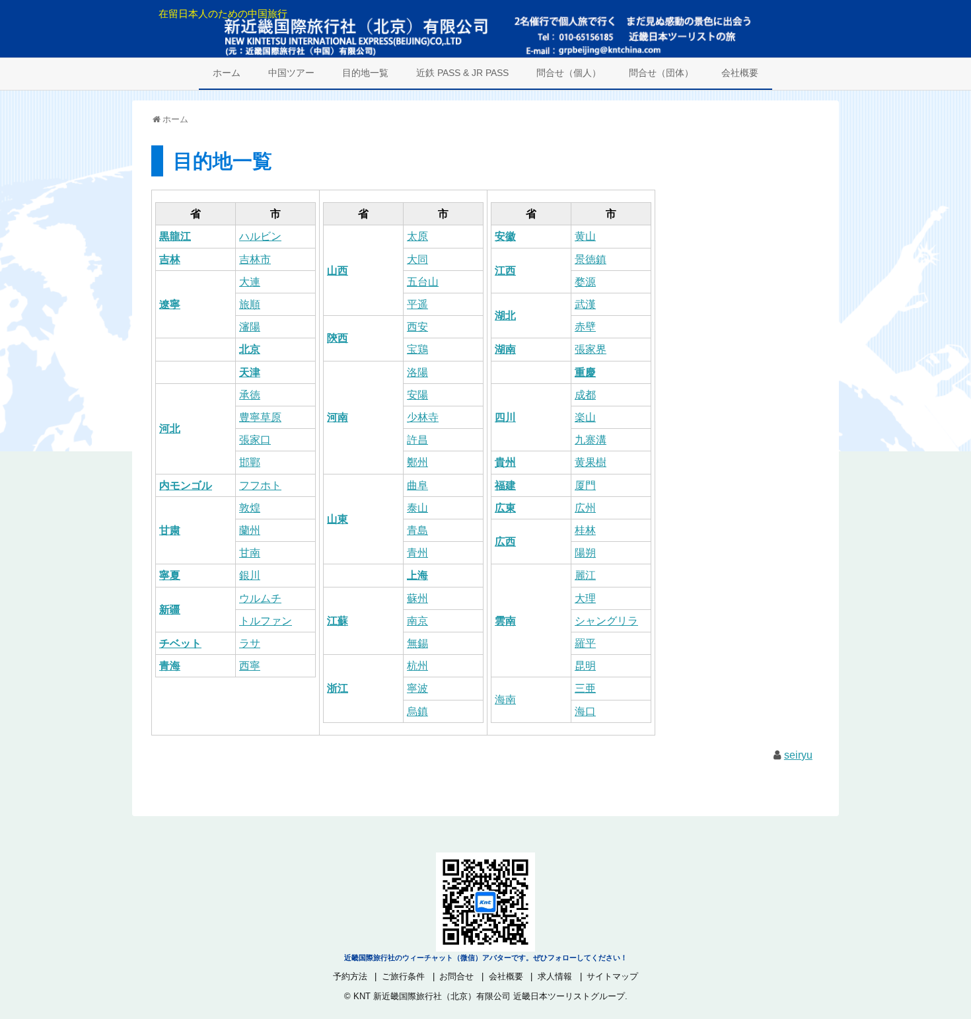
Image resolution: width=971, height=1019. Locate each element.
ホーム (226, 72)
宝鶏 (417, 349)
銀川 (249, 575)
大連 (249, 281)
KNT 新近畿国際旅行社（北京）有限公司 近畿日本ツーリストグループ (489, 996)
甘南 (249, 552)
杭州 (417, 665)
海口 (585, 711)
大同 (417, 259)
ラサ (249, 643)
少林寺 (423, 417)
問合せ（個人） (568, 72)
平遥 (417, 304)
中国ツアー (291, 72)
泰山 (417, 507)
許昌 (417, 439)
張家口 (255, 439)
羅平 (585, 643)
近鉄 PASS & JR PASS (462, 72)
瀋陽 (249, 326)
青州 (417, 552)
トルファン (265, 620)
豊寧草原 (260, 417)
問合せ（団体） (661, 72)
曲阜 (417, 485)
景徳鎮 (590, 259)
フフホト (260, 485)
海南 (505, 699)
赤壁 (585, 326)
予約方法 (350, 976)
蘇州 (417, 598)
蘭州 (249, 530)
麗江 (585, 575)
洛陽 (417, 372)
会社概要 (739, 72)
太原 (417, 236)
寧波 (417, 688)
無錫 (417, 643)
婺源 (585, 281)
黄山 (585, 236)
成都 (585, 394)
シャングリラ (606, 620)
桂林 (585, 530)
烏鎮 (417, 711)
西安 (417, 326)
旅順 (249, 304)
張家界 (590, 349)
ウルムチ (260, 598)
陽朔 (585, 552)
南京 (417, 620)
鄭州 (417, 462)
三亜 (585, 688)
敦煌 (249, 507)
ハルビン (260, 236)
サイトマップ (612, 976)
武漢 (585, 304)
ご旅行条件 (403, 976)
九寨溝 (590, 439)
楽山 (585, 417)
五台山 (423, 281)
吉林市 (255, 259)
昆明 (585, 665)
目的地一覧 (365, 72)
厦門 (585, 485)
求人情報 (555, 976)
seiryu (798, 755)
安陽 (417, 394)
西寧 (249, 665)
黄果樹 (590, 462)
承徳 (249, 394)
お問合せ (456, 976)
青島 (417, 530)
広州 (585, 507)
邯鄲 (249, 462)
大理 (585, 598)
